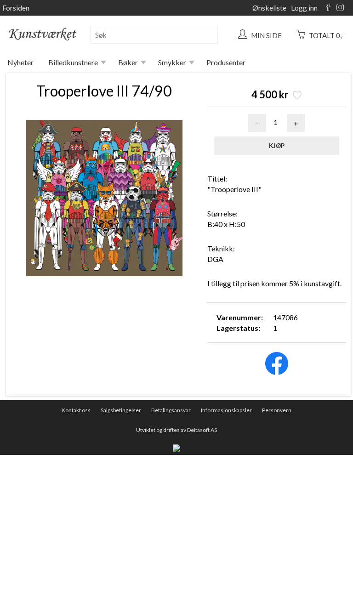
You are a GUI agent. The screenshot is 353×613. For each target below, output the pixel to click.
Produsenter (225, 62)
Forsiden (15, 7)
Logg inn (304, 7)
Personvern (276, 410)
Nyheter (20, 62)
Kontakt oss (76, 410)
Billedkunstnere (73, 62)
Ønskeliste (269, 7)
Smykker (172, 62)
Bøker (128, 62)
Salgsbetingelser (121, 410)
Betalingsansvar (171, 410)
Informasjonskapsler (226, 410)
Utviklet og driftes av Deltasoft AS (176, 429)
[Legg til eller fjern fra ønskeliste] (296, 96)
